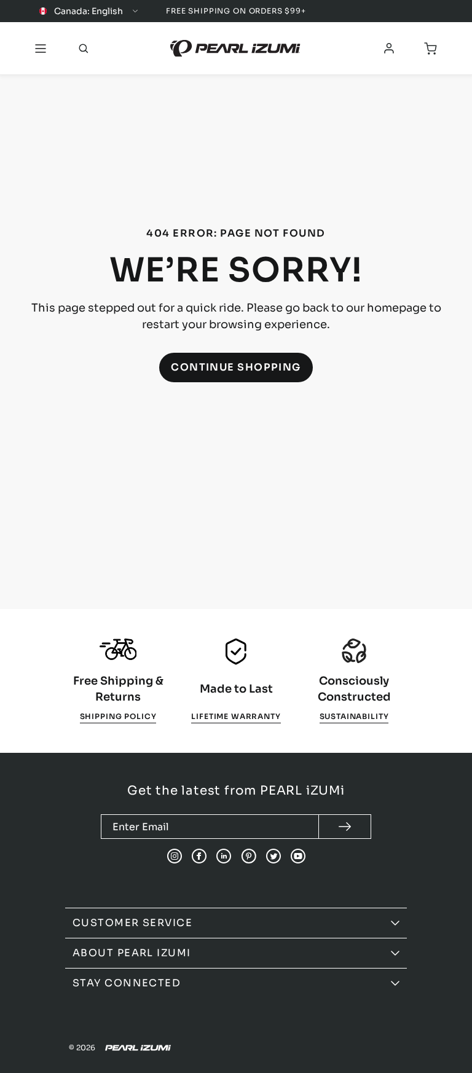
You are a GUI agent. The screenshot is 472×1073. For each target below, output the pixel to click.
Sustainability (354, 716)
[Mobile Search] (83, 48)
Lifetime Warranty (235, 716)
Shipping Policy (118, 716)
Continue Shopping (236, 367)
